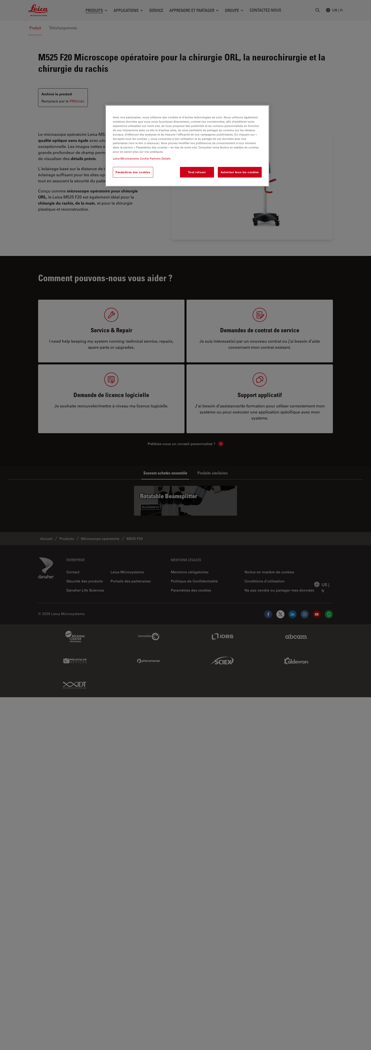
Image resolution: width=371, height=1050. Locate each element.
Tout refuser (197, 172)
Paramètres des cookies (133, 172)
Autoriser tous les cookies (240, 172)
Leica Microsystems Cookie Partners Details (142, 159)
